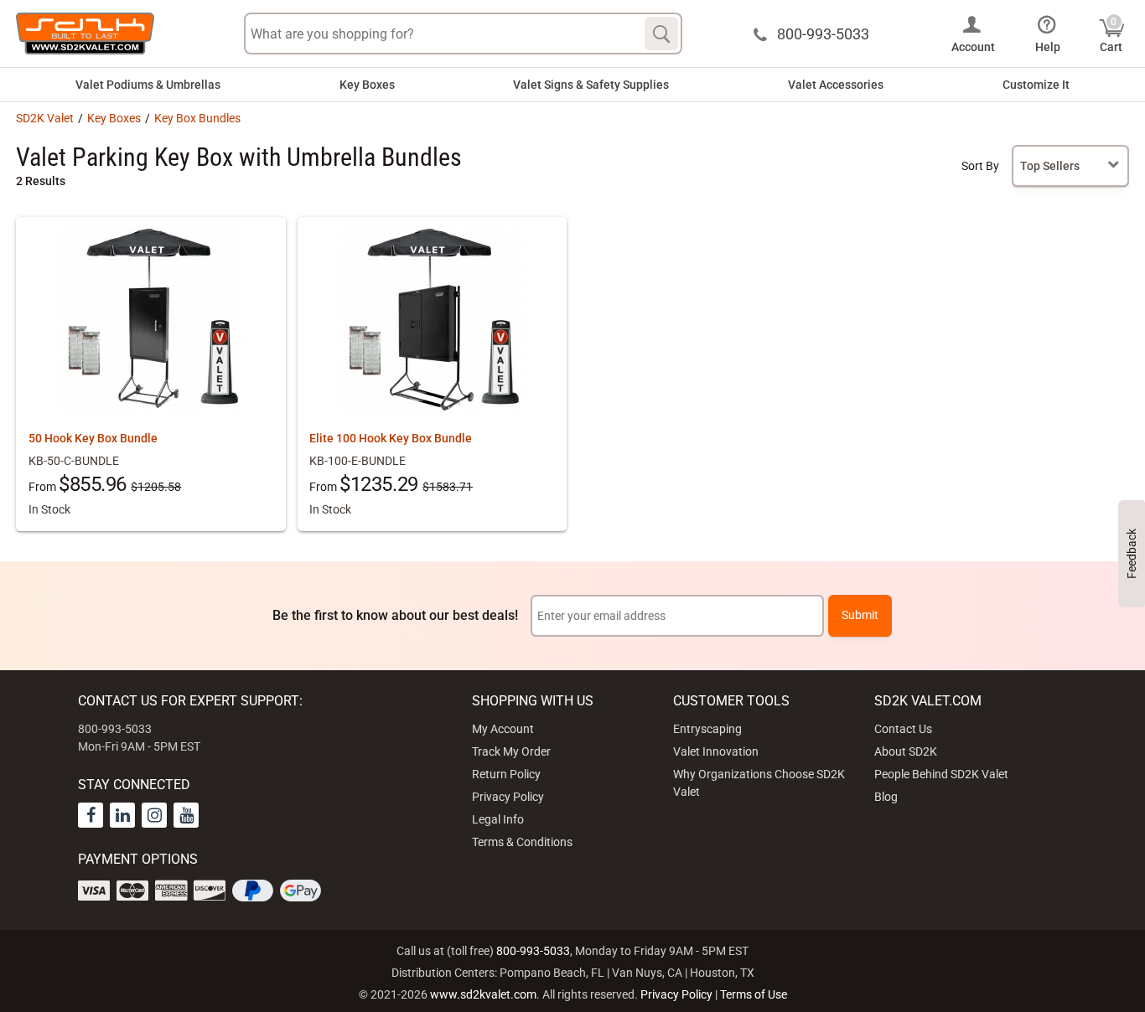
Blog (886, 796)
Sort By (980, 166)
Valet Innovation (716, 751)
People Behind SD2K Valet (941, 774)
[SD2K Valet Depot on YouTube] (186, 815)
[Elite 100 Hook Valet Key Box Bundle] (431, 321)
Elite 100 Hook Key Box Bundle (390, 438)
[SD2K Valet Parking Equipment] (85, 33)
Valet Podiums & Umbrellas (147, 84)
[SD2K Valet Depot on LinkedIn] (122, 815)
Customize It (1036, 84)
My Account (503, 729)
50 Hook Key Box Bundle (93, 438)
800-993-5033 (533, 951)
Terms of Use (753, 994)
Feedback (1131, 554)
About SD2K (905, 751)
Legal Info (498, 819)
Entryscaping (707, 729)
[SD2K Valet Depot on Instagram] (154, 815)
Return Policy (506, 774)
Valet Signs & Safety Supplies (591, 84)
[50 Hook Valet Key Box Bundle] (151, 321)
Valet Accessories (835, 84)
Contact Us (903, 729)
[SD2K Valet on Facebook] (90, 815)
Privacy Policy (508, 796)
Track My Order (511, 751)
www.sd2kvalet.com (483, 994)
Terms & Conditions (522, 842)
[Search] (661, 33)
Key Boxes (367, 84)
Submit (860, 615)
